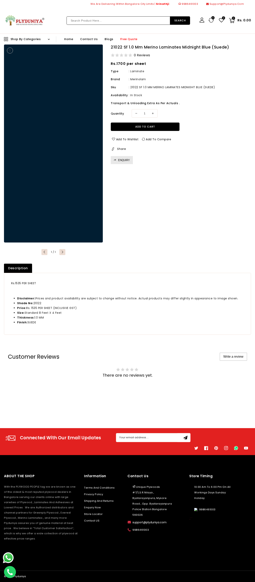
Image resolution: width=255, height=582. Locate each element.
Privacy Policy (93, 494)
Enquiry (124, 160)
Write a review (233, 356)
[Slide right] (62, 252)
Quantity (117, 114)
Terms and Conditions (99, 488)
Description (18, 268)
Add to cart (145, 127)
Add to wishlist (127, 139)
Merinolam (138, 79)
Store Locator (93, 514)
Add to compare (158, 139)
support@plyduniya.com (226, 4)
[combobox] (118, 20)
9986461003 (189, 4)
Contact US (91, 521)
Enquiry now (92, 507)
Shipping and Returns (99, 501)
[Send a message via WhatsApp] (8, 557)
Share (121, 149)
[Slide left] (44, 252)
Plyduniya (20, 576)
